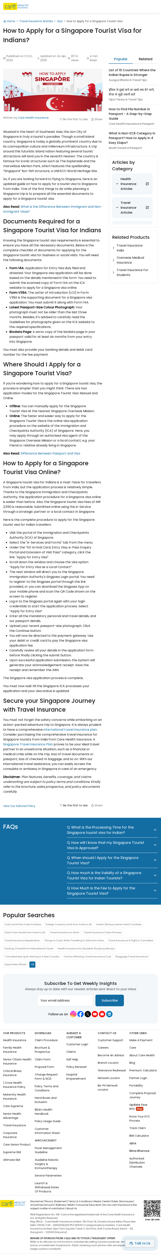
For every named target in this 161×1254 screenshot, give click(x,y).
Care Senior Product (17, 1145)
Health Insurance (14, 1040)
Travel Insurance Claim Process (103, 932)
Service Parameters (48, 1176)
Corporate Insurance (10, 1135)
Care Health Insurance (33, 118)
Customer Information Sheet (47, 1131)
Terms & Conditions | (80, 1201)
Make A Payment (141, 1040)
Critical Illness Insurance (12, 1073)
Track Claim (137, 1128)
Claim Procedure (46, 1040)
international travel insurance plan (70, 729)
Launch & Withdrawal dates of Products (47, 1187)
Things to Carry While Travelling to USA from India (74, 940)
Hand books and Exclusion (46, 1100)
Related (145, 58)
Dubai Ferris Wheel (15, 964)
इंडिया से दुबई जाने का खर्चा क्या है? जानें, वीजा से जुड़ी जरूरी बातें (131, 92)
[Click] (147, 184)
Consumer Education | (89, 1205)
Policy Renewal (76, 1067)
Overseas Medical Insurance (130, 260)
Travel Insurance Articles (36, 21)
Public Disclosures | (123, 1201)
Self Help (72, 1059)
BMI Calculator (139, 1136)
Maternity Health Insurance (14, 1097)
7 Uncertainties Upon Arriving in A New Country (32, 956)
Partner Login (138, 1078)
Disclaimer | (37, 1201)
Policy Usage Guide (48, 1121)
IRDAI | (71, 1205)
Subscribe (110, 1000)
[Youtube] (95, 1014)
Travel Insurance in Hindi (64, 932)
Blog (132, 1063)
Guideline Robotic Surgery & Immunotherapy (47, 1164)
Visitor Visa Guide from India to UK (25, 932)
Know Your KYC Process (139, 1119)
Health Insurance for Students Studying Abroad (86, 948)
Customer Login (77, 1044)
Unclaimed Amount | (42, 1205)
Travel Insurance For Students (132, 272)
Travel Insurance (14, 1125)
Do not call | (110, 1205)
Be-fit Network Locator (108, 1088)
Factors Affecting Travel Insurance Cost (87, 956)
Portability (136, 1085)
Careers (103, 1048)
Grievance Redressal (112, 1070)
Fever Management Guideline (48, 1150)
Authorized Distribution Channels (137, 1163)
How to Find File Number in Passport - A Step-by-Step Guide (130, 114)
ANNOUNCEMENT (46, 1141)
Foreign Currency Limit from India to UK (69, 924)
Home (11, 21)
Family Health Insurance (12, 1050)
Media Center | (102, 1201)
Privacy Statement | (56, 1201)
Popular (121, 58)
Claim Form (43, 1059)
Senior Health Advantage (12, 1116)
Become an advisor (111, 1055)
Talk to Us (142, 1243)
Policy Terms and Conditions (46, 1088)
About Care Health (142, 1055)
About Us (71, 1208)
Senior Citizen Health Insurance (17, 1061)
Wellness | (61, 1205)
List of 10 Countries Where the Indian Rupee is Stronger (132, 72)
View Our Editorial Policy (19, 806)
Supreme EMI (12, 1152)
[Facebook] (80, 1014)
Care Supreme (13, 1106)
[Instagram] (73, 1014)
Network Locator (109, 1078)
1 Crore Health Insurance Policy (14, 1085)
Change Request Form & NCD (46, 1077)
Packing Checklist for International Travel (29, 948)
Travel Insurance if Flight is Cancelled (130, 940)
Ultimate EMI (11, 1160)
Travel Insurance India (130, 248)
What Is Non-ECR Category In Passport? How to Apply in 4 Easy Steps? (132, 138)
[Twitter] (88, 1014)
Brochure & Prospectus (42, 1050)
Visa (59, 21)
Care (132, 1048)
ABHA (132, 1143)
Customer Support (110, 1040)
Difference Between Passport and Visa (50, 453)
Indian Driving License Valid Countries (118, 924)
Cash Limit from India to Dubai (23, 924)
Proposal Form (44, 1067)
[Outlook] (102, 1014)
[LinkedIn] (109, 1014)
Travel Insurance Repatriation (22, 940)
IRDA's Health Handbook (43, 1112)
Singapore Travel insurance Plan (28, 744)
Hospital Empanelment (76, 1077)
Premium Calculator (143, 1070)
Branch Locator (108, 1063)
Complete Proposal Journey (142, 1095)
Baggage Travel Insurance (132, 956)
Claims (71, 1052)
